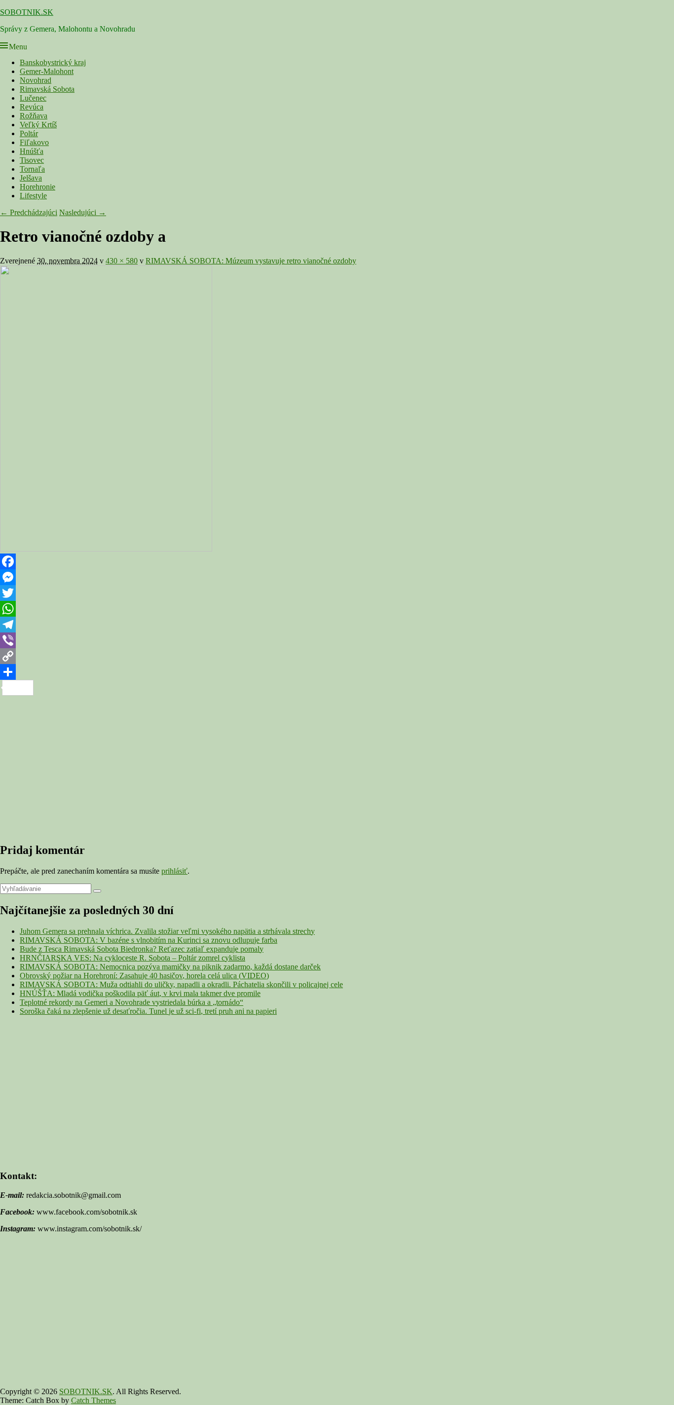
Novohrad (35, 80)
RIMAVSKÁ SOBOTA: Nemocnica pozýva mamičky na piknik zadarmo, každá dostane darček (170, 966)
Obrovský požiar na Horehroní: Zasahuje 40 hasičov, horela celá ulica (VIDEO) (144, 975)
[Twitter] (337, 593)
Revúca (31, 107)
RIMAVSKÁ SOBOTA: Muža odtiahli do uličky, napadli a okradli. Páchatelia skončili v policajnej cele (181, 984)
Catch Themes (93, 1400)
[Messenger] (337, 577)
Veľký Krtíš (38, 124)
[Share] (337, 672)
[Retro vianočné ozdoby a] (106, 549)
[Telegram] (337, 624)
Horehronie (37, 187)
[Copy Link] (337, 656)
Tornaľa (32, 169)
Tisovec (32, 160)
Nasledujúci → (82, 212)
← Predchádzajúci (28, 212)
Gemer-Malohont (47, 71)
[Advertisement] (296, 765)
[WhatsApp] (337, 609)
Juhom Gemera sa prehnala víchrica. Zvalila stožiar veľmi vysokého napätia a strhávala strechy (167, 931)
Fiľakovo (34, 142)
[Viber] (337, 640)
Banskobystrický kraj (53, 62)
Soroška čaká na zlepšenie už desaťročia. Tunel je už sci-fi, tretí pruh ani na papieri (148, 1011)
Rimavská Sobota (47, 89)
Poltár (29, 133)
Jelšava (31, 178)
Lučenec (33, 98)
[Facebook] (337, 561)
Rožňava (33, 115)
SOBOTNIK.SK (26, 12)
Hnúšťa (31, 151)
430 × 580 (122, 261)
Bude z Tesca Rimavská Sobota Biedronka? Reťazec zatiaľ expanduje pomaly (141, 949)
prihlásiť (174, 871)
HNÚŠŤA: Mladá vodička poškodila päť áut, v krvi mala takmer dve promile (140, 993)
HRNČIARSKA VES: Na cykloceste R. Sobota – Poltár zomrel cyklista (132, 958)
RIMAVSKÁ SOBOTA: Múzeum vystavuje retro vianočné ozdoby (251, 261)
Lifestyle (33, 195)
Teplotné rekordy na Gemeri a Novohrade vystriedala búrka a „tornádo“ (131, 1002)
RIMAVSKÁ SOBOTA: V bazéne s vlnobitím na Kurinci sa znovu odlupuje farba (148, 940)
